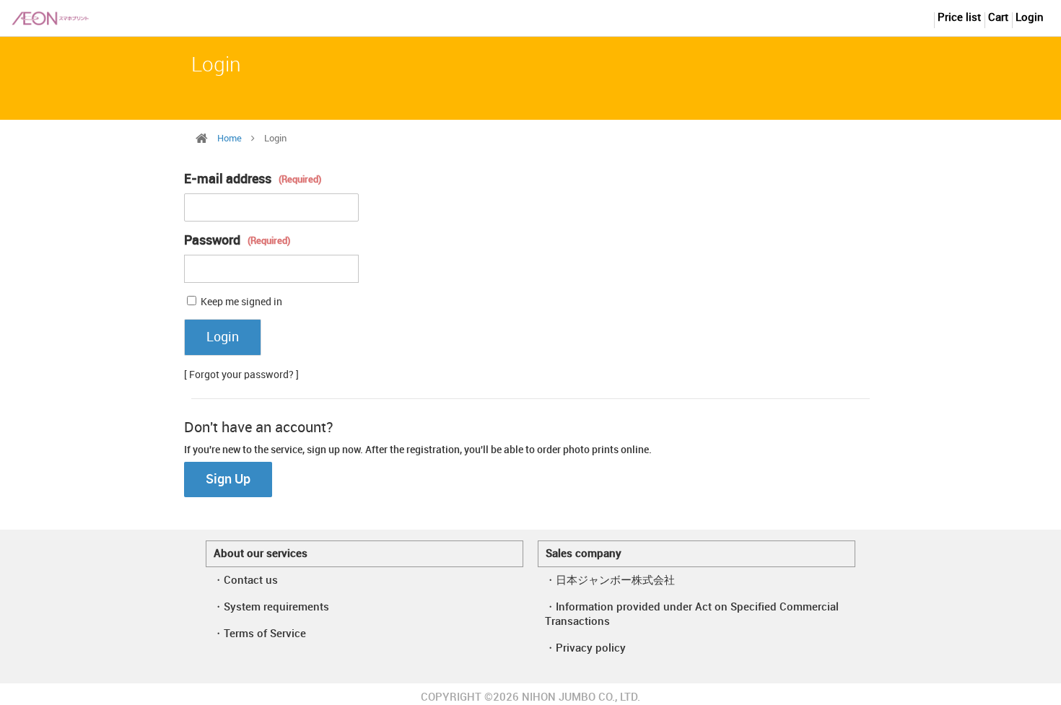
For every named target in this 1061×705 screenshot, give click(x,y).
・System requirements (271, 607)
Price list (959, 18)
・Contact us (245, 581)
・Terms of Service (259, 634)
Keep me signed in (241, 302)
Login (1030, 18)
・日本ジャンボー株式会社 (610, 581)
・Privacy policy (585, 648)
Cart (998, 18)
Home (229, 138)
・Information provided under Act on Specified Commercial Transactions (692, 615)
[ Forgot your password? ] (241, 374)
